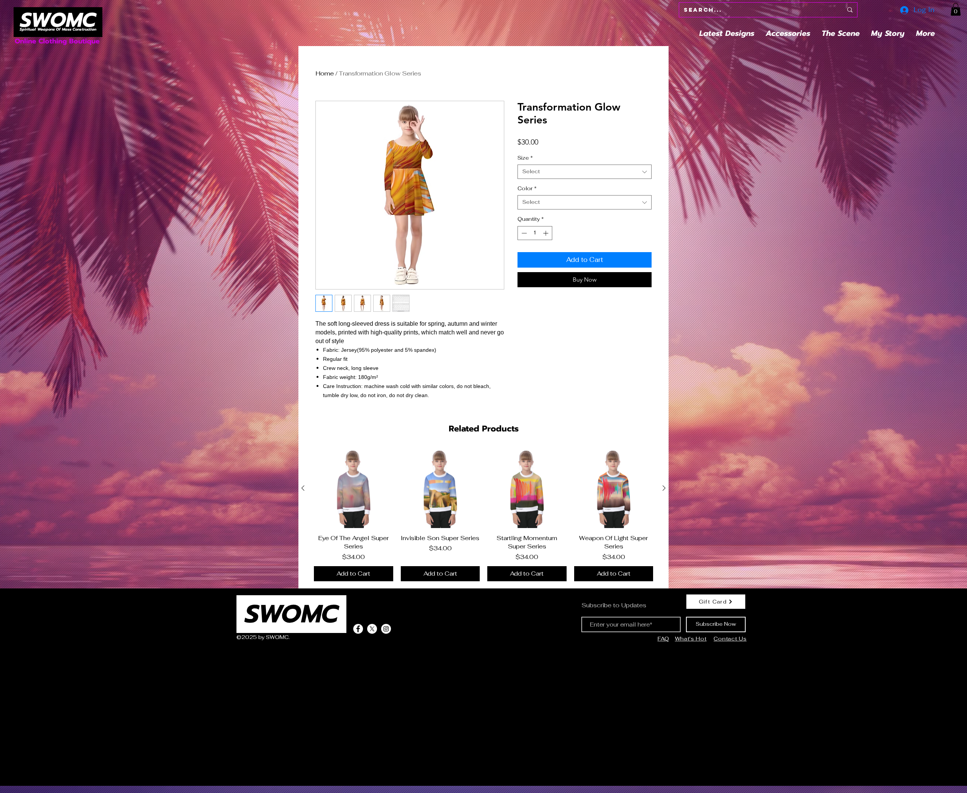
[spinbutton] (535, 257)
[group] (483, 514)
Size (525, 182)
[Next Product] (664, 488)
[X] (372, 629)
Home (324, 73)
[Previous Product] (302, 488)
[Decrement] (523, 257)
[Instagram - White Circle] (386, 629)
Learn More (628, 155)
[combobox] (584, 196)
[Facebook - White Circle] (358, 629)
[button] (955, 9)
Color (527, 212)
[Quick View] (353, 488)
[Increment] (546, 257)
